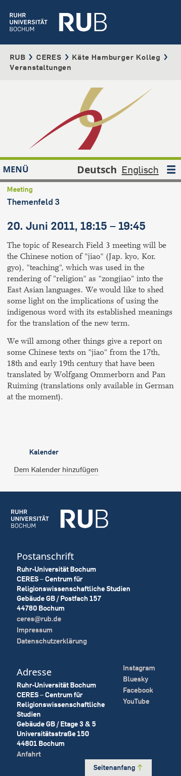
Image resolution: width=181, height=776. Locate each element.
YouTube (136, 701)
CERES (49, 57)
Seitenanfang (114, 767)
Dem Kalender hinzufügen (56, 469)
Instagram (139, 667)
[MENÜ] (171, 169)
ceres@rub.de (39, 618)
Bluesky (136, 679)
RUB (18, 57)
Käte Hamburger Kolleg (116, 57)
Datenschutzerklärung (52, 641)
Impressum (34, 629)
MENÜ (16, 169)
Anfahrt (29, 754)
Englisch (140, 170)
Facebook (138, 690)
